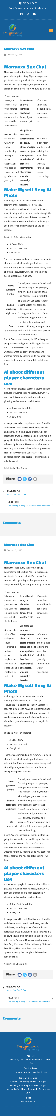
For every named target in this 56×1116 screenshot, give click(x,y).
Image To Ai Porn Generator (17, 237)
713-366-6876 (30, 3)
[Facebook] (20, 479)
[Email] (35, 479)
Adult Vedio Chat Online (15, 468)
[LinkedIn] (30, 479)
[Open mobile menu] (51, 30)
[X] (25, 479)
